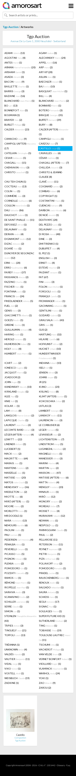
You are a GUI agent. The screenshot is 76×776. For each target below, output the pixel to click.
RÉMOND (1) (17, 582)
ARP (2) (46, 67)
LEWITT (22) (13, 439)
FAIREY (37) (15, 272)
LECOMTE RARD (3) (19, 429)
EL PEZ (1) (44, 253)
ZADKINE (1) (11, 682)
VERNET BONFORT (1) (55, 658)
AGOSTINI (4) (14, 57)
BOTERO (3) (51, 110)
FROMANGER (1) (52, 300)
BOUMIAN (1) (12, 115)
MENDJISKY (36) (16, 487)
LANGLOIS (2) (19, 415)
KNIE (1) (11, 401)
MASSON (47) (50, 472)
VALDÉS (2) (14, 654)
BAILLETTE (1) (16, 86)
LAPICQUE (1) (16, 420)
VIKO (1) (12, 668)
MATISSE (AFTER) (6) (54, 477)
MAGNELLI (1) (50, 453)
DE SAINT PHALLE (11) (19, 219)
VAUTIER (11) (17, 658)
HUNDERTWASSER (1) (50, 356)
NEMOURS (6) (16, 525)
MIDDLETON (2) (15, 491)
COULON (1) (17, 205)
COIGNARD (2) (51, 186)
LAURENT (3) (17, 424)
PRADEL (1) (49, 573)
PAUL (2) (46, 534)
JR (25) (42, 381)
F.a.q (68, 765)
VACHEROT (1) (51, 649)
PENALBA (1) (14, 544)
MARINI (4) (49, 463)
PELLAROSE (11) (48, 539)
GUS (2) (43, 329)
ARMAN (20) (20, 67)
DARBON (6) (52, 210)
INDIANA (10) (50, 362)
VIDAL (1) (12, 663)
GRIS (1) (46, 324)
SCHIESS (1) (48, 596)
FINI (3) (46, 281)
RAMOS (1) (12, 577)
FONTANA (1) (14, 291)
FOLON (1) (51, 286)
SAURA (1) (49, 592)
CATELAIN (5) (17, 153)
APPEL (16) (48, 62)
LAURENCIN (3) (50, 420)
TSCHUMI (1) (49, 644)
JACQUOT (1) (15, 372)
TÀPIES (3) (13, 625)
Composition (20, 737)
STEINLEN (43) (20, 618)
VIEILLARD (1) (50, 663)
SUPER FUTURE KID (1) (52, 616)
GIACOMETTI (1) (18, 315)
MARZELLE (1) (14, 472)
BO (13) (10, 105)
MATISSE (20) (15, 477)
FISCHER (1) (13, 286)
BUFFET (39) (50, 119)
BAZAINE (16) (14, 95)
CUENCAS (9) (50, 205)
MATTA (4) (49, 482)
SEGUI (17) (49, 601)
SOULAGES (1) (50, 611)
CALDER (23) (16, 129)
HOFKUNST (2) (50, 343)
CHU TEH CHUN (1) (15, 181)
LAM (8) (12, 410)
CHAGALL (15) (15, 162)
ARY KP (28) (45, 72)
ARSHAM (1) (14, 72)
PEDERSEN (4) (18, 539)
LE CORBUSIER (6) (49, 424)
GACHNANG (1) (52, 305)
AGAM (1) (48, 52)
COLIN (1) (12, 191)
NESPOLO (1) (48, 525)
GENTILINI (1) (50, 310)
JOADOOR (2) (12, 377)
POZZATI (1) (16, 573)
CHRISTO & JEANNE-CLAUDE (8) (51, 174)
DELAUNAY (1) (15, 229)
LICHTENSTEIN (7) (51, 439)
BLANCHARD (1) (19, 100)
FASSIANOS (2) (16, 277)
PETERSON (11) (51, 544)
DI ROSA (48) (49, 234)
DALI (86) (14, 210)
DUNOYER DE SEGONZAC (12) (19, 255)
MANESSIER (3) (51, 458)
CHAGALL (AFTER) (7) (54, 162)
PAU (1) (12, 534)
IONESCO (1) (15, 367)
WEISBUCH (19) (17, 678)
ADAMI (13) (14, 52)
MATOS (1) (16, 482)
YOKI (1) (43, 678)
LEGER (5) (49, 429)
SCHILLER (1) (16, 601)
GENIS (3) (12, 310)
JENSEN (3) (48, 372)
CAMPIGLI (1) (51, 138)
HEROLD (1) (15, 339)
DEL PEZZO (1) (50, 224)
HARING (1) (13, 334)
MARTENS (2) (16, 467)
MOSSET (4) (49, 510)
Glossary (61, 765)
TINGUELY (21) (15, 630)
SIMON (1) (12, 611)
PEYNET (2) (50, 549)
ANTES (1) (13, 62)
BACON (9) (14, 81)
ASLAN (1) (47, 76)
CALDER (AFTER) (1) (54, 132)
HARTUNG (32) (50, 334)
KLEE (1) (11, 396)
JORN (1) (12, 381)
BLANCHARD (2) (54, 100)
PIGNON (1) (15, 558)
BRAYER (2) (13, 119)
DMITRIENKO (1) (48, 243)
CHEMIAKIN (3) (16, 167)
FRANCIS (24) (14, 296)
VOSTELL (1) (14, 673)
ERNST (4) (47, 262)
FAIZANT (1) (50, 272)
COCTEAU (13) (15, 186)
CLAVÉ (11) (48, 181)
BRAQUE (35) (51, 115)
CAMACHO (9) (15, 138)
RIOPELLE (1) (16, 587)
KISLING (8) (49, 391)
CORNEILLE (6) (18, 200)
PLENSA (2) (14, 563)
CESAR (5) (15, 157)
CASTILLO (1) (49, 148)
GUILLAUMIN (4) (17, 329)
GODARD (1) (50, 315)
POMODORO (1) (15, 568)
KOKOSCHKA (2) (52, 401)
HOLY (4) (12, 348)
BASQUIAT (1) (53, 91)
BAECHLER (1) (50, 81)
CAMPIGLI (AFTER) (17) (20, 146)
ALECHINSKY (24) (52, 57)
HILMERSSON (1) (17, 343)
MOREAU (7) (49, 506)
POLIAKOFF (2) (50, 563)
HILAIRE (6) (49, 339)
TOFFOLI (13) (14, 635)
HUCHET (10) (50, 348)
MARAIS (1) (13, 463)
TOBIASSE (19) (50, 630)
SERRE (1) (13, 606)
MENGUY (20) (51, 487)
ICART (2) (12, 362)
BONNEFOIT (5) (16, 110)
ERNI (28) (12, 262)
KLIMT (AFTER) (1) (53, 396)
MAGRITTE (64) (16, 458)
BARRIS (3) (14, 91)
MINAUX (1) (49, 491)
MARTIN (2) (49, 467)
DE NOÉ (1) (49, 215)
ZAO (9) (47, 682)
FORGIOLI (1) (49, 291)
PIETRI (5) (49, 553)
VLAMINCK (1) (53, 668)
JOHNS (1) (48, 377)
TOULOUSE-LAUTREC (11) (54, 637)
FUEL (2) (11, 305)
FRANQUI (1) (50, 296)
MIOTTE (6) (13, 496)
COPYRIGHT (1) (48, 195)
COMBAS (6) (49, 191)
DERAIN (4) (14, 234)
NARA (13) (15, 520)
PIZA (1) (49, 558)
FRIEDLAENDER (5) (18, 300)
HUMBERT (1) (17, 353)
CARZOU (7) (48, 143)
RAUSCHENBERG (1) (54, 577)
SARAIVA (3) (14, 592)
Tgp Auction (11, 26)
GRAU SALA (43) (51, 320)
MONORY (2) (50, 501)
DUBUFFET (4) (49, 248)
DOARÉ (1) (12, 248)
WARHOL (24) (49, 673)
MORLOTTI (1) (15, 510)
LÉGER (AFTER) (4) (19, 434)
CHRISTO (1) (16, 172)
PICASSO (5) (14, 553)
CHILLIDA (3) (50, 167)
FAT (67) (43, 277)
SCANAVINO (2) (16, 596)
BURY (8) (45, 124)
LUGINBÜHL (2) (52, 448)
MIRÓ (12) (47, 496)
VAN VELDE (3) (50, 654)
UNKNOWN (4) (15, 649)
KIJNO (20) (49, 386)
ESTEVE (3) (49, 267)
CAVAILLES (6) (50, 153)
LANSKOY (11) (50, 415)
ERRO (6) (15, 267)
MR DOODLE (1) (13, 515)
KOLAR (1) (12, 405)
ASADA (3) (14, 76)
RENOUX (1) (49, 582)
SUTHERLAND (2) (53, 620)
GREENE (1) (14, 324)
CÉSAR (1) (49, 157)
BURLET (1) (14, 124)
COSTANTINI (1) (51, 200)
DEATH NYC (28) (48, 219)
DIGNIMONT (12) (17, 238)
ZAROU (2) (45, 687)
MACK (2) (12, 453)
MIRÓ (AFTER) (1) (16, 501)
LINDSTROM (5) (51, 444)
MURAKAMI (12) (52, 515)
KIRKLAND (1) (16, 391)
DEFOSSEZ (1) (15, 224)
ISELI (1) (45, 367)
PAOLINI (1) (14, 530)
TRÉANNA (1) (12, 644)
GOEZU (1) (13, 320)
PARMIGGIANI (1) (53, 530)
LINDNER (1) (15, 444)
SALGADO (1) (51, 587)
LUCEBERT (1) (12, 448)
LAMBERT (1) (51, 410)
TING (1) (48, 625)
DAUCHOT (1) (16, 215)
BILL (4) (45, 95)
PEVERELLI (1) (16, 549)
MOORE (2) (14, 506)
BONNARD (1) (50, 105)
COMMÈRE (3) (14, 195)
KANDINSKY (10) (17, 386)
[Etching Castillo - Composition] (20, 716)
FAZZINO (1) (15, 281)
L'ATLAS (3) (45, 405)
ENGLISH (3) (48, 257)
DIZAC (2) (14, 243)
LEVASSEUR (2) (50, 434)
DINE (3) (45, 238)
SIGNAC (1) (47, 606)
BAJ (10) (47, 86)
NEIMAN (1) (48, 520)
